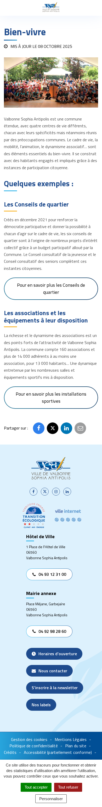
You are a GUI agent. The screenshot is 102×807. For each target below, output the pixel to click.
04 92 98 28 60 (52, 631)
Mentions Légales (71, 739)
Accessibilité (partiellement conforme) (58, 752)
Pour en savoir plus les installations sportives (51, 397)
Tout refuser (68, 787)
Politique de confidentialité (33, 746)
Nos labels (41, 705)
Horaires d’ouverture (57, 653)
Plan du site (75, 746)
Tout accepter (36, 787)
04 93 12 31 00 (52, 574)
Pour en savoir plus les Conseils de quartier (51, 288)
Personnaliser (51, 798)
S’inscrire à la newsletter (55, 687)
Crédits (10, 752)
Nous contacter (52, 671)
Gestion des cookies (29, 739)
